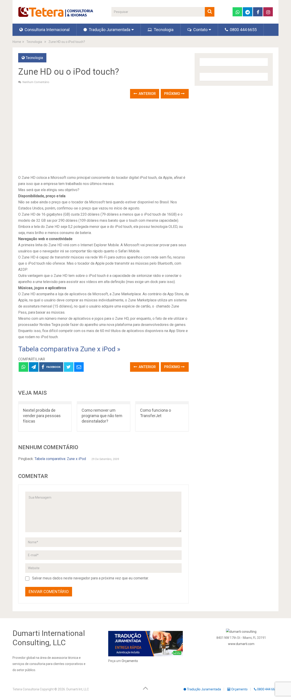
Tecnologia (163, 29)
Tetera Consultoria (26, 689)
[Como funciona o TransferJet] (162, 402)
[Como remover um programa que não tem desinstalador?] (103, 402)
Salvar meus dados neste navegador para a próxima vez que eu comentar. (90, 578)
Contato (200, 29)
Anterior (147, 93)
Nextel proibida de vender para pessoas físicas (42, 415)
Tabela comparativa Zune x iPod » (69, 349)
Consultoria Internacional (47, 29)
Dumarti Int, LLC (77, 689)
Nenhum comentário (36, 82)
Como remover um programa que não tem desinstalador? (102, 415)
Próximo (172, 93)
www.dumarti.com (241, 644)
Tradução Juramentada (109, 29)
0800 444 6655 (243, 29)
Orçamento (130, 661)
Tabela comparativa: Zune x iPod (60, 459)
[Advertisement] (103, 137)
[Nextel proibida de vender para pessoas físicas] (45, 402)
